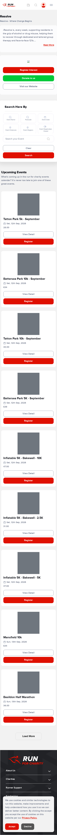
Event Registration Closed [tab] (45, 130)
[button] (28, 219)
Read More (48, 45)
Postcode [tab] (28, 120)
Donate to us (28, 78)
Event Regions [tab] (28, 130)
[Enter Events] (28, 5)
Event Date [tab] (46, 120)
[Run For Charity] (8, 5)
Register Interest (28, 70)
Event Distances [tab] (11, 130)
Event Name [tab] (11, 120)
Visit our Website (28, 86)
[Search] (35, 5)
